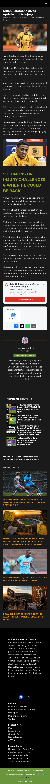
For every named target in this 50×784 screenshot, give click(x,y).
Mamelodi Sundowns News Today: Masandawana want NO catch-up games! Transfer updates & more (23, 541)
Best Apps (13, 713)
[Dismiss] (43, 284)
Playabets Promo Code (19, 752)
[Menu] (46, 3)
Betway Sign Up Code (18, 758)
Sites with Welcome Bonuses (21, 710)
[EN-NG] (43, 774)
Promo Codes (15, 746)
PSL (10, 728)
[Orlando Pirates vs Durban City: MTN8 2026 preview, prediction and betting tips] (25, 483)
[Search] (42, 3)
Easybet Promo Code (18, 755)
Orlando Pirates (15, 734)
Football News (15, 725)
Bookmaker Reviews (17, 716)
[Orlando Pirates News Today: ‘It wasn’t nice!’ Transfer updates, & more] (25, 598)
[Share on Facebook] (16, 326)
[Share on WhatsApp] (27, 326)
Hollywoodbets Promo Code (21, 749)
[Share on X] (22, 326)
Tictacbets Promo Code (19, 761)
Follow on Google (25, 299)
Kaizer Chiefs (9, 56)
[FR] (38, 774)
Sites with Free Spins (17, 707)
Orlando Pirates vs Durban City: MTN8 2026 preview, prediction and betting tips (24, 502)
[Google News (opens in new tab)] (13, 316)
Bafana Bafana (15, 737)
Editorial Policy (23, 771)
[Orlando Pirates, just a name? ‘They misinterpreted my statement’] (25, 561)
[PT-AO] (27, 777)
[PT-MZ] (22, 777)
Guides (11, 719)
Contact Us (30, 774)
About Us (10, 771)
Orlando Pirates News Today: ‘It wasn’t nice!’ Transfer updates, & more (23, 617)
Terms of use (38, 771)
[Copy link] (33, 326)
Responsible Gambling (14, 774)
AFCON (11, 740)
